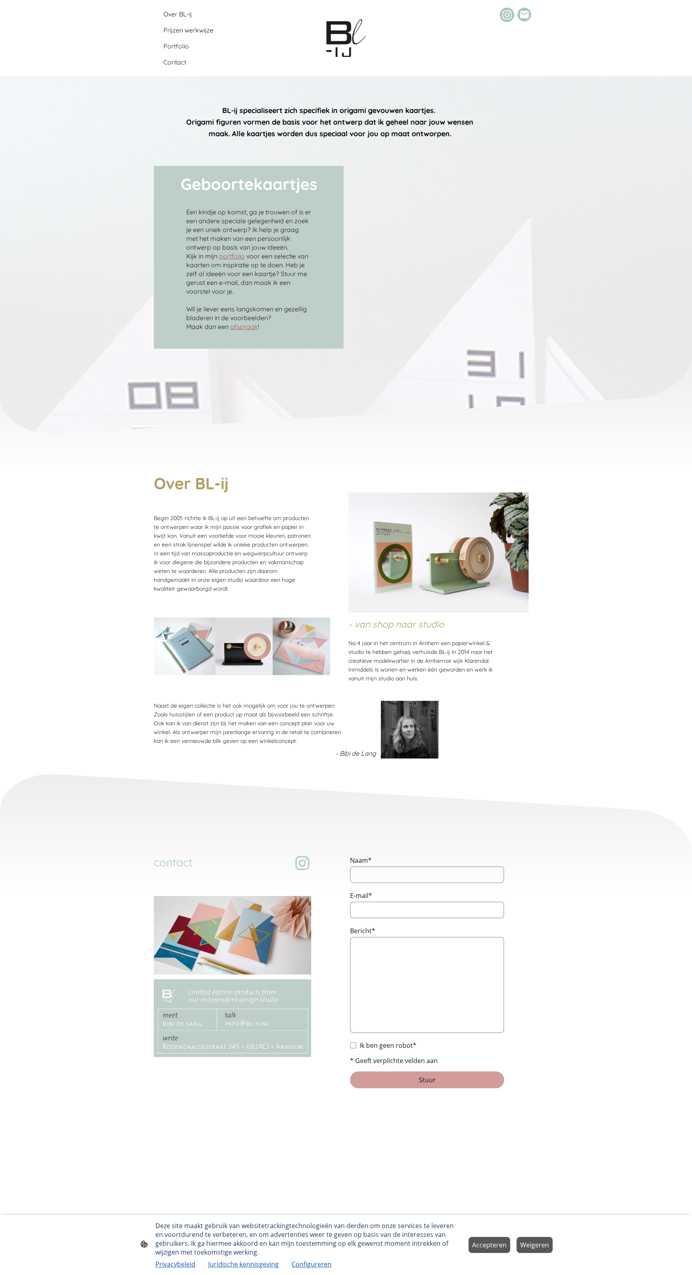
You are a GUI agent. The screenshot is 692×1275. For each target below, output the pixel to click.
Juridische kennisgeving (243, 1264)
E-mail (361, 895)
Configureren (312, 1264)
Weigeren (534, 1245)
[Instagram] (507, 15)
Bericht (362, 930)
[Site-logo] (346, 38)
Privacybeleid (175, 1264)
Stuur (427, 1079)
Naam (361, 860)
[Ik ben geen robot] (353, 1045)
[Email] (524, 15)
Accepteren (489, 1245)
